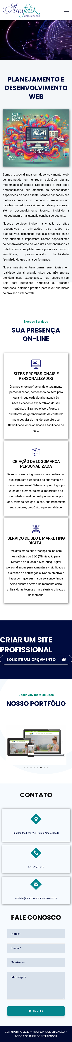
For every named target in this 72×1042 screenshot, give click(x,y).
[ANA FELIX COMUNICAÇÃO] (21, 10)
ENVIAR (38, 1011)
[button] (9, 742)
